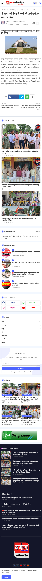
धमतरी (21, 322)
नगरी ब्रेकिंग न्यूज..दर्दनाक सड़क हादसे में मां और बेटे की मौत (26, 262)
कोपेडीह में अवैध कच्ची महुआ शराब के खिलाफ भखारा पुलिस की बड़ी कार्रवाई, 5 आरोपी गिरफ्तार (20, 185)
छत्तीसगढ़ (21, 325)
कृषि (21, 332)
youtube (32, 307)
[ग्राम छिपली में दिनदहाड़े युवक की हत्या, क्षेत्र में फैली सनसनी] (6, 253)
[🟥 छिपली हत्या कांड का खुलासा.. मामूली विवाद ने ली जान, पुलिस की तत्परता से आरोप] (6, 273)
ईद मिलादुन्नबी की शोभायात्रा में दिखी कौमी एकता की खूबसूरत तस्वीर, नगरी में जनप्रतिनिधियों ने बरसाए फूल (30, 420)
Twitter (21, 97)
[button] (40, 3)
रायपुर (21, 328)
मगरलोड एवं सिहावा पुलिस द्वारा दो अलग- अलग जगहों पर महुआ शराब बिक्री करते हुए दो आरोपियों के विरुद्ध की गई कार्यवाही (20, 526)
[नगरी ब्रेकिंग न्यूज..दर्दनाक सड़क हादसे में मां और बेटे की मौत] (6, 263)
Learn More (5, 573)
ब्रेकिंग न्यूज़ (21, 335)
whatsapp (32, 302)
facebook (12, 302)
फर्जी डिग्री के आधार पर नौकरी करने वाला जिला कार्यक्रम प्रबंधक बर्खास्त (25, 284)
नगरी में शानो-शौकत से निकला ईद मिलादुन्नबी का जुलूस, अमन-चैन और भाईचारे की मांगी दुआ (19, 219)
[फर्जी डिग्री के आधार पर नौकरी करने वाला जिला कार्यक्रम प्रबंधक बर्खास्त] (6, 284)
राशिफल (21, 342)
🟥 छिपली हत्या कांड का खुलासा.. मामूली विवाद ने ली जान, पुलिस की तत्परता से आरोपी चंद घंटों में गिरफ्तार (25, 273)
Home (3, 9)
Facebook (15, 97)
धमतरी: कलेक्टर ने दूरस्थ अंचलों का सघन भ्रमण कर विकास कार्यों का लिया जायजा (20, 152)
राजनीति (21, 339)
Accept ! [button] (6, 577)
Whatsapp (27, 97)
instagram (12, 307)
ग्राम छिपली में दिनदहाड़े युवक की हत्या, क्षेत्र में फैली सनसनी (26, 252)
